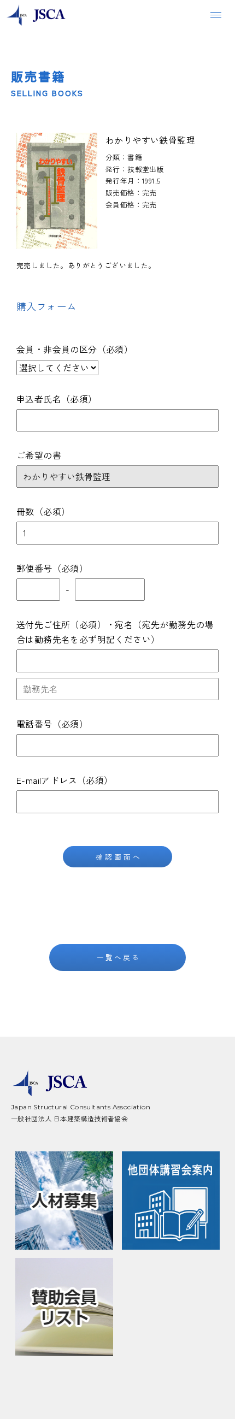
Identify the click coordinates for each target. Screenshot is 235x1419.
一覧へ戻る (118, 957)
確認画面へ (119, 857)
